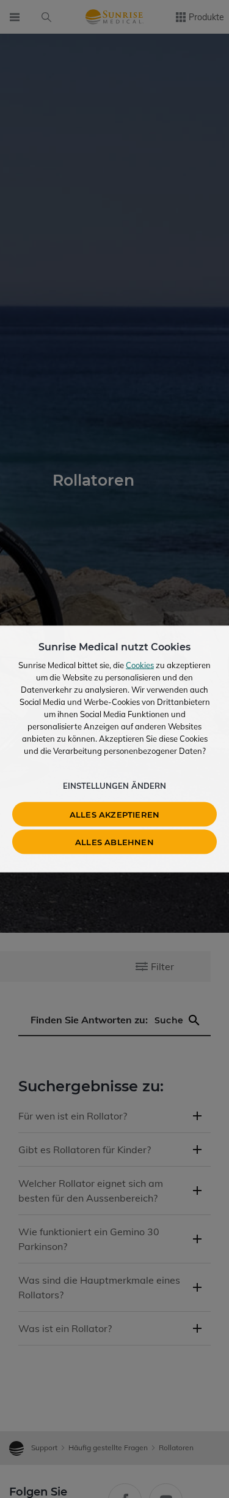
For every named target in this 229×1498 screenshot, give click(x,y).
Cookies (140, 665)
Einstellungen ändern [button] (114, 786)
